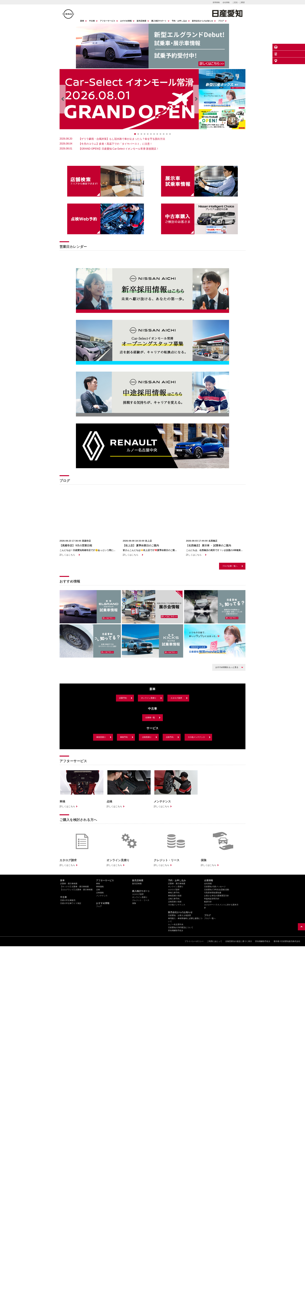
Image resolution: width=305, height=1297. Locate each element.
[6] (154, 134)
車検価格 (100, 957)
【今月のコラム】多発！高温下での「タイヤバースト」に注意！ (115, 143)
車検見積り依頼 (174, 966)
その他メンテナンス (196, 807)
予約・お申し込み (179, 21)
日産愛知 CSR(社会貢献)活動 (216, 960)
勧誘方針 (208, 972)
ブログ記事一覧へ (229, 636)
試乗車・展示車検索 (68, 954)
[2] (141, 134)
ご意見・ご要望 (238, 2)
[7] (157, 134)
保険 (134, 974)
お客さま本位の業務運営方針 (216, 966)
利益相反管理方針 (211, 969)
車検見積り (101, 807)
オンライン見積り (148, 768)
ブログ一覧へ (210, 989)
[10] (167, 134)
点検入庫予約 (174, 969)
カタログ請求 (176, 768)
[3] (144, 134)
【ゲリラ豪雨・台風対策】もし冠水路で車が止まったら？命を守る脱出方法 (122, 138)
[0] (135, 134)
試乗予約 (123, 768)
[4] (148, 134)
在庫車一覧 (150, 788)
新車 (82, 21)
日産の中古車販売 (67, 970)
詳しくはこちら (67, 625)
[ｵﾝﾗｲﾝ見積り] (301, 54)
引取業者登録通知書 (212, 963)
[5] (151, 134)
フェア (99, 977)
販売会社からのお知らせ (202, 21)
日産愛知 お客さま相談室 (179, 986)
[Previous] (63, 99)
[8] (160, 134)
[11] (170, 134)
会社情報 (226, 2)
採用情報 (216, 2)
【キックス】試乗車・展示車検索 (74, 957)
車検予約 (124, 807)
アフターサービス (107, 21)
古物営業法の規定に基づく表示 (238, 1012)
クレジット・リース (140, 970)
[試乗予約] (301, 47)
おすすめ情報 (126, 21)
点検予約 (169, 807)
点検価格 (100, 963)
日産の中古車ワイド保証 (70, 974)
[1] (138, 134)
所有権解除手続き (175, 1001)
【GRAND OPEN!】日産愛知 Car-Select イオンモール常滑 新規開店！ (119, 148)
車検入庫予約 (174, 963)
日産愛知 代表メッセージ (215, 957)
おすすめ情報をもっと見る (226, 738)
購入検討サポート (159, 21)
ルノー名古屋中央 (175, 995)
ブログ (221, 21)
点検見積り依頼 (174, 972)
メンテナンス (102, 966)
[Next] (196, 99)
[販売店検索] (301, 60)
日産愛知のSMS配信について (180, 998)
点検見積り (147, 807)
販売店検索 (141, 21)
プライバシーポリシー (194, 1012)
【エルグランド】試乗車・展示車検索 (76, 960)
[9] (163, 134)
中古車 (92, 21)
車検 (98, 954)
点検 (98, 960)
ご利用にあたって (214, 1012)
